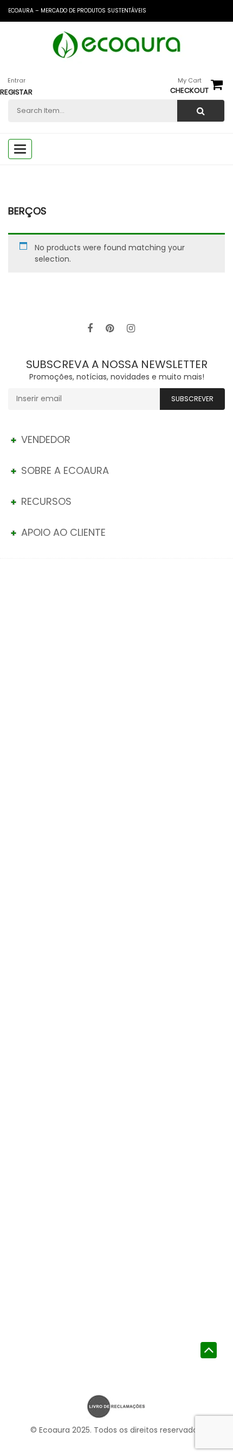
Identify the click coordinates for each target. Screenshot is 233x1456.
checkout (189, 90)
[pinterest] (110, 328)
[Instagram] (131, 328)
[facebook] (90, 328)
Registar (16, 92)
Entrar (16, 80)
